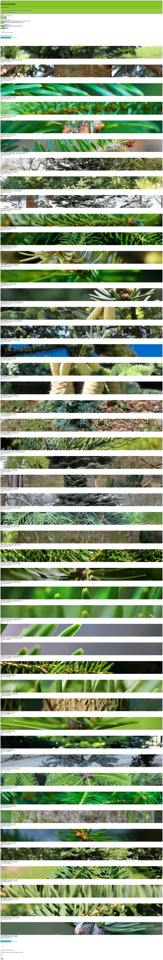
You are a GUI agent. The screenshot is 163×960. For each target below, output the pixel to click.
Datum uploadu (8, 25)
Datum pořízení (14, 25)
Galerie (3, 31)
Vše (2, 22)
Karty (2, 20)
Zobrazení (20, 25)
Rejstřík (8, 20)
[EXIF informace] (1, 101)
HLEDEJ (3, 17)
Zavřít (2, 958)
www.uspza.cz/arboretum (11, 12)
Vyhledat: (2, 14)
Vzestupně (3, 28)
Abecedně (3, 25)
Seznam (4, 20)
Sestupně (7, 28)
